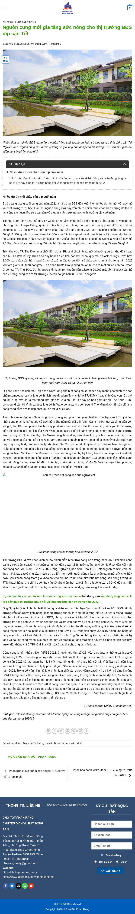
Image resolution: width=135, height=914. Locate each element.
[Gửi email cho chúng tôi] (18, 886)
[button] (5, 8)
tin (81, 743)
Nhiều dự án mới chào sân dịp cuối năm (29, 196)
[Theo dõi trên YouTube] (31, 886)
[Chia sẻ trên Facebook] (55, 731)
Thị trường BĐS (14, 378)
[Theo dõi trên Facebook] (6, 886)
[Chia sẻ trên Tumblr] (86, 731)
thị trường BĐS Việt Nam (90, 693)
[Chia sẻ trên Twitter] (61, 731)
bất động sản (91, 596)
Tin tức (31, 22)
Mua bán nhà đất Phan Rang (45, 44)
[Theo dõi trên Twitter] (12, 886)
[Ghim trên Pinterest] (74, 731)
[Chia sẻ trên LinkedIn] (80, 731)
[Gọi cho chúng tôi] (25, 886)
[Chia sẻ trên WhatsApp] (48, 731)
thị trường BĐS (67, 203)
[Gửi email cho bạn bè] (67, 731)
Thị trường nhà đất (14, 22)
